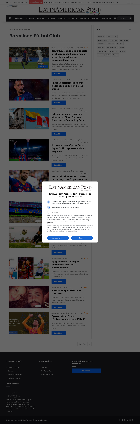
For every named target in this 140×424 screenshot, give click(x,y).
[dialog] (70, 212)
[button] (70, 212)
